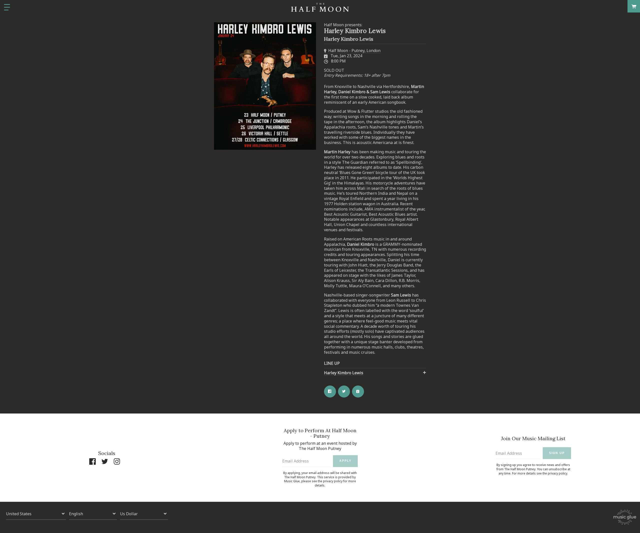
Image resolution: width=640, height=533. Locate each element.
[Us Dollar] (144, 514)
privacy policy (332, 481)
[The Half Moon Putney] (320, 7)
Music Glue (292, 481)
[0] (634, 6)
